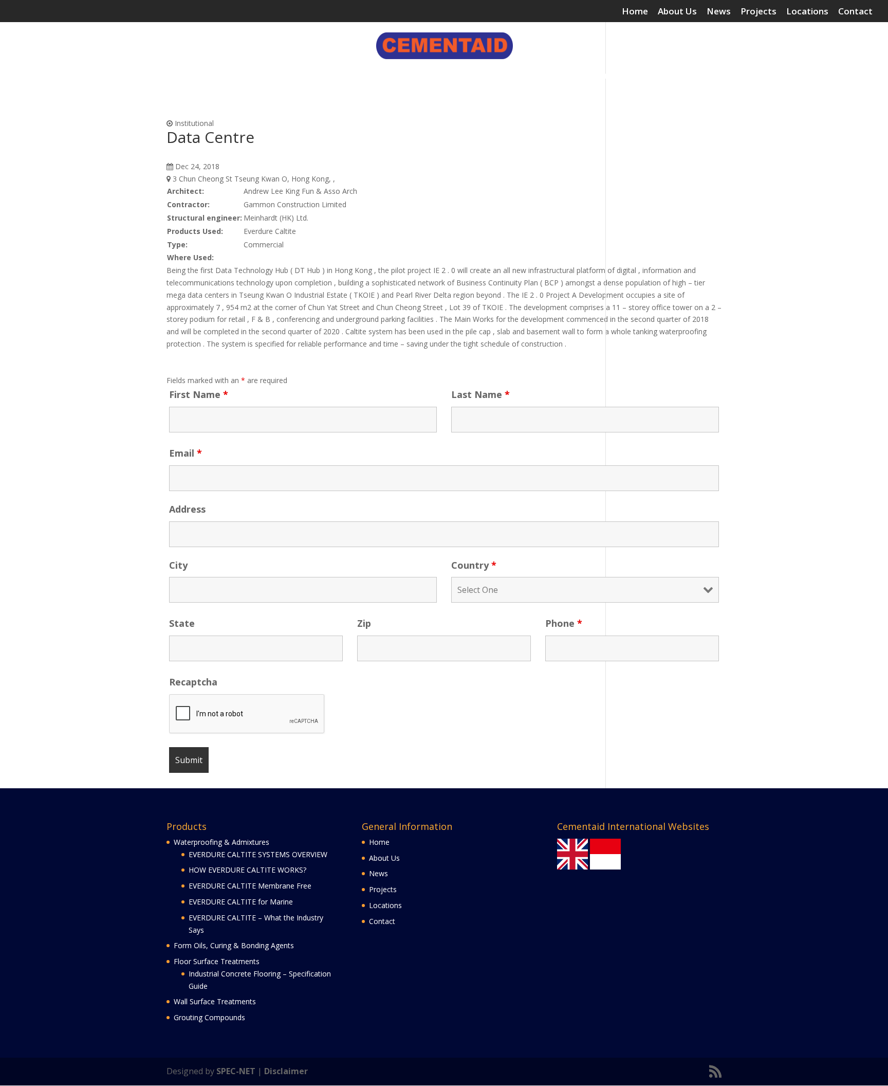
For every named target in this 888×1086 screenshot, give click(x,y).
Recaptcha (193, 682)
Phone (563, 623)
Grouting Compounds (684, 77)
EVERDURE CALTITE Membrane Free (250, 886)
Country (473, 565)
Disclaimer (286, 1071)
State (182, 623)
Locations (807, 12)
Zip (364, 623)
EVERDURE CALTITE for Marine (241, 902)
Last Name (480, 394)
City (178, 565)
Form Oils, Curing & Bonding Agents (338, 77)
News (719, 12)
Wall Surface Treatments (585, 77)
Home (635, 12)
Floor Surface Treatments (466, 77)
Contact (855, 12)
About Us (677, 12)
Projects (758, 12)
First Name (198, 394)
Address (187, 509)
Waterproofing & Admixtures (195, 77)
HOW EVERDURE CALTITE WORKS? (247, 870)
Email (185, 453)
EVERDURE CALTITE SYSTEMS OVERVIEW (258, 854)
